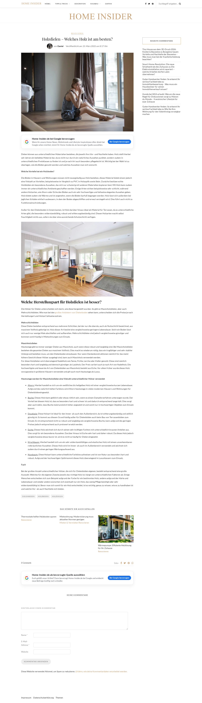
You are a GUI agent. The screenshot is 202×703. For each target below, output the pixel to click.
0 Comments (26, 563)
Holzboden (43, 496)
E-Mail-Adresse (25, 643)
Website (24, 652)
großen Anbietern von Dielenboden (71, 312)
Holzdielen (57, 496)
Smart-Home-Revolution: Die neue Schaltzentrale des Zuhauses (158, 65)
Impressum (26, 697)
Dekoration (80, 4)
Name (24, 635)
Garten (108, 4)
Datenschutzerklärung (43, 697)
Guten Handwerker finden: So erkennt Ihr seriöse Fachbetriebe (161, 80)
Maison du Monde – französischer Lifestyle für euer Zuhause (160, 99)
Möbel (48, 4)
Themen (59, 697)
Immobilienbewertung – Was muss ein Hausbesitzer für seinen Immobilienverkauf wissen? (159, 86)
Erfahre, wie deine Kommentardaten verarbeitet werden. (101, 671)
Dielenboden (28, 496)
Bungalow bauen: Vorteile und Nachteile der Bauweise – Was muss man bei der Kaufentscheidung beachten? (161, 55)
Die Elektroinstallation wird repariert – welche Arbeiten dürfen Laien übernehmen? (158, 70)
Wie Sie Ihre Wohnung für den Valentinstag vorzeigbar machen (161, 111)
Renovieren (77, 33)
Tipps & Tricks (61, 4)
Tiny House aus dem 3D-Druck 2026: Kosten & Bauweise (159, 50)
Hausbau (94, 4)
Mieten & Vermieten (69, 522)
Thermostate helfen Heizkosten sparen (38, 516)
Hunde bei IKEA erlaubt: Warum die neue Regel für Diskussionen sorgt (161, 95)
